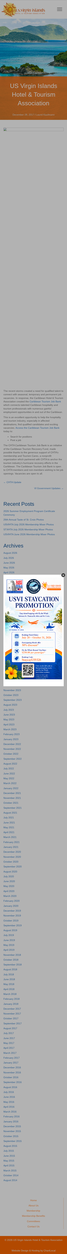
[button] (63, 575)
